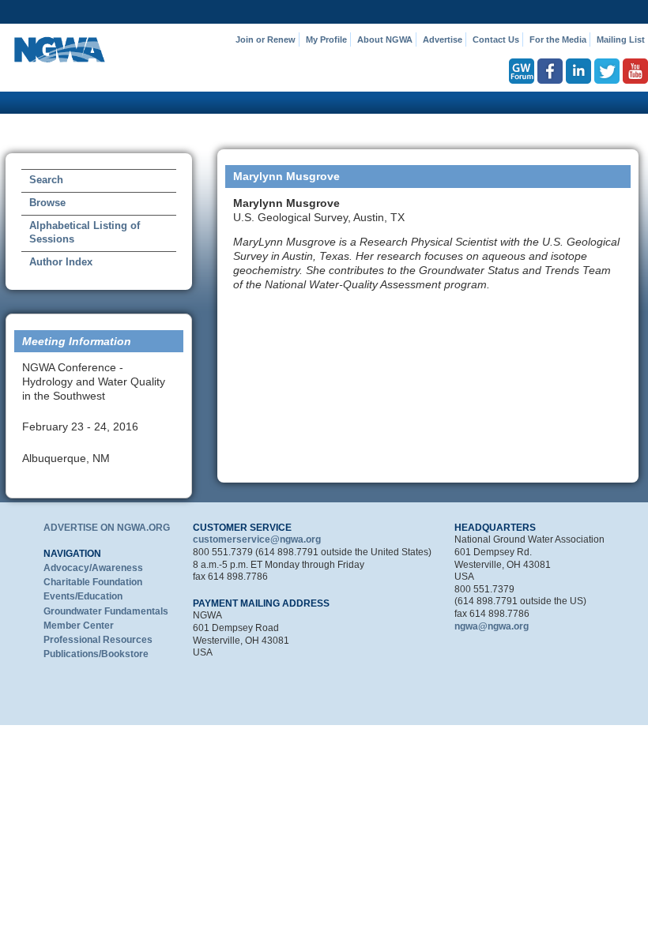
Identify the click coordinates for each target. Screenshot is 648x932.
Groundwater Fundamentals (105, 611)
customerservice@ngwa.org (257, 539)
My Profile (326, 39)
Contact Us (496, 39)
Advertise (442, 39)
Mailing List (621, 39)
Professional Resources (98, 639)
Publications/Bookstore (96, 654)
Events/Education (82, 596)
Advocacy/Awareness (93, 567)
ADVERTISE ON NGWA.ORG (106, 527)
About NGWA (385, 39)
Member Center (78, 625)
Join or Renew (265, 39)
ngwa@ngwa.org (491, 626)
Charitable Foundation (92, 582)
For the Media (557, 39)
